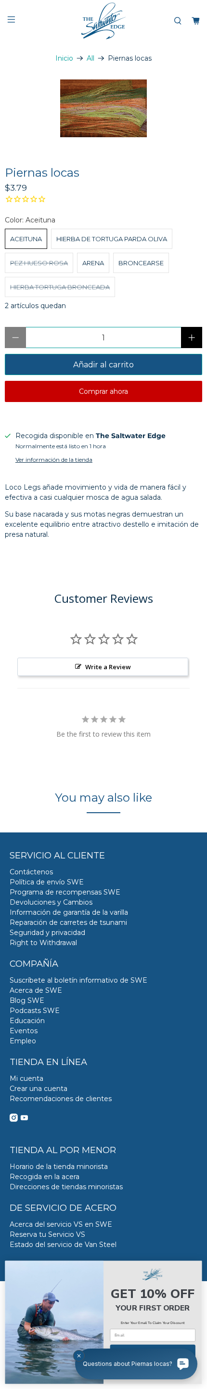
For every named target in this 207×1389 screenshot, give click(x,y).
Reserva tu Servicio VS (47, 1234)
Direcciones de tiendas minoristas (66, 1186)
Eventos (24, 1030)
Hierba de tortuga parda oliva (111, 239)
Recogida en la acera (44, 1176)
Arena (93, 263)
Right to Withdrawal (43, 942)
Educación (27, 1020)
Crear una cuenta (38, 1088)
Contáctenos (31, 872)
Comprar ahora (103, 391)
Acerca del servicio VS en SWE (61, 1224)
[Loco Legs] (103, 108)
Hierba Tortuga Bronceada (60, 287)
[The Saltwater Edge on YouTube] (24, 1119)
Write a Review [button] (108, 666)
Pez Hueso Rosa (39, 263)
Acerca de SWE (36, 990)
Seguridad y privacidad (47, 932)
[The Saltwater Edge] (103, 20)
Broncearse (141, 263)
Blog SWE (27, 1000)
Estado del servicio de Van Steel (63, 1244)
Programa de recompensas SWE (65, 892)
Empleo (23, 1041)
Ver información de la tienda (53, 459)
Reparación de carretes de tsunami (68, 922)
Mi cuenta (26, 1078)
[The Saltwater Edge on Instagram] (14, 1119)
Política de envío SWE (47, 882)
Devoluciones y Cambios (51, 902)
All (90, 58)
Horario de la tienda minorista (59, 1166)
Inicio (64, 58)
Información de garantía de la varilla (69, 912)
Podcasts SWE (35, 1010)
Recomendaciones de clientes (61, 1098)
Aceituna (26, 239)
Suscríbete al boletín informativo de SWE (78, 980)
